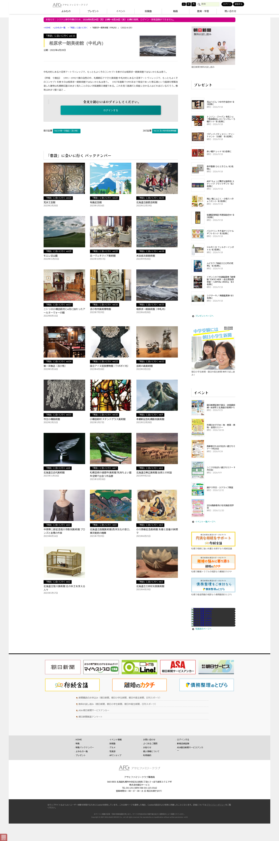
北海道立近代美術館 (54, 473)
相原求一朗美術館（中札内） (151, 309)
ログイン (227, 4)
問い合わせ (230, 11)
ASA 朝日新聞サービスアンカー (94, 710)
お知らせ (147, 748)
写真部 (112, 752)
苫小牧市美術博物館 (100, 309)
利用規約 (147, 755)
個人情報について (151, 752)
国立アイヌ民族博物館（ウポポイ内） (109, 366)
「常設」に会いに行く (78, 28)
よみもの (66, 11)
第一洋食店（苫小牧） (55, 366)
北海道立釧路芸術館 (146, 202)
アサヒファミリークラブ (75, 4)
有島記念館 (96, 202)
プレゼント (93, 11)
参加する (238, 4)
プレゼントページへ (204, 316)
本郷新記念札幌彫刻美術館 (150, 419)
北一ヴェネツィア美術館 (103, 256)
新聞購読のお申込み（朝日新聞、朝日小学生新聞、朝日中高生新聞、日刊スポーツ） (120, 698)
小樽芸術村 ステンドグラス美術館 (107, 419)
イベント (120, 11)
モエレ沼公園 (51, 256)
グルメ (112, 748)
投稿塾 (148, 11)
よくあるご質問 (150, 744)
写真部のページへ (203, 629)
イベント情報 (115, 740)
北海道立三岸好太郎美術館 (150, 586)
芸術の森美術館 (144, 366)
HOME (48, 28)
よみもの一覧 (59, 28)
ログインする (110, 110)
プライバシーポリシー (215, 805)
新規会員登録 (183, 744)
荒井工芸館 (49, 202)
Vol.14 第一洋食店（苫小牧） (66, 131)
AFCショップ (115, 755)
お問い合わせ (149, 740)
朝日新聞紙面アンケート (91, 717)
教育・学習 (203, 11)
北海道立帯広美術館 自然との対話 (154, 473)
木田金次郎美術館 (145, 256)
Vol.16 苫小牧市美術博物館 (165, 131)
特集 (78, 744)
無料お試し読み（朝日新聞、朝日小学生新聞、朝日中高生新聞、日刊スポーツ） (118, 704)
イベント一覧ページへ (205, 522)
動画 (175, 11)
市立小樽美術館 (52, 419)
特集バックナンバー (85, 748)
